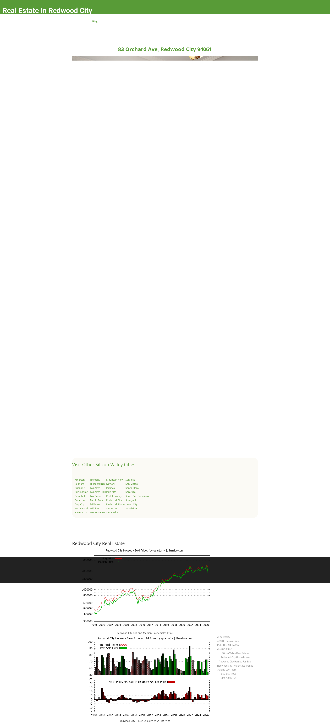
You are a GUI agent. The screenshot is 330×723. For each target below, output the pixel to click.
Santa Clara (132, 488)
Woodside (131, 508)
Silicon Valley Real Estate (235, 653)
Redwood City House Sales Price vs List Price (144, 720)
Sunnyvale (131, 500)
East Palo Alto (82, 508)
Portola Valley (114, 496)
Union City (131, 504)
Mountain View (114, 479)
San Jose (130, 479)
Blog (94, 21)
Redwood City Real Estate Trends (235, 665)
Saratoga (130, 492)
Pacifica (110, 488)
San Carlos (112, 512)
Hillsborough (97, 483)
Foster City (81, 512)
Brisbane (80, 488)
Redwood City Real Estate (98, 543)
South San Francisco (137, 496)
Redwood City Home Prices (235, 657)
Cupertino (80, 500)
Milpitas (94, 508)
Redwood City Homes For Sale (235, 661)
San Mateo (131, 483)
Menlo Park (96, 500)
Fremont (95, 479)
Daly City (80, 504)
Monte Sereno (98, 512)
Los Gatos (95, 496)
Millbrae (95, 504)
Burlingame (81, 492)
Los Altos (95, 488)
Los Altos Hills (98, 492)
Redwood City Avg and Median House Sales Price (145, 633)
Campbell (80, 496)
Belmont (79, 483)
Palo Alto (111, 492)
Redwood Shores (115, 504)
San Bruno (112, 508)
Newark (110, 483)
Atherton (80, 479)
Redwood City (114, 500)
